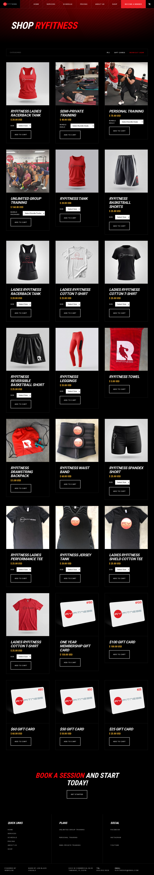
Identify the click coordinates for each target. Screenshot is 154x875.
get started (77, 794)
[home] (10, 4)
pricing (83, 4)
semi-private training (70, 845)
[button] (150, 4)
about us (99, 4)
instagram (115, 837)
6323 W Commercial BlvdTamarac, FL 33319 (81, 869)
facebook (115, 830)
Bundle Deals (63, 126)
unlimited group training (72, 830)
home (10, 830)
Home (36, 4)
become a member (133, 4)
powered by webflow (10, 869)
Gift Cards (119, 52)
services (51, 4)
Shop (114, 4)
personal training (68, 837)
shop (10, 849)
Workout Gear (136, 52)
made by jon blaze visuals (37, 869)
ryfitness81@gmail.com (126, 869)
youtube (114, 845)
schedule (12, 837)
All (108, 52)
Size (12, 126)
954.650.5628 (102, 869)
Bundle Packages (15, 213)
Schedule (67, 4)
